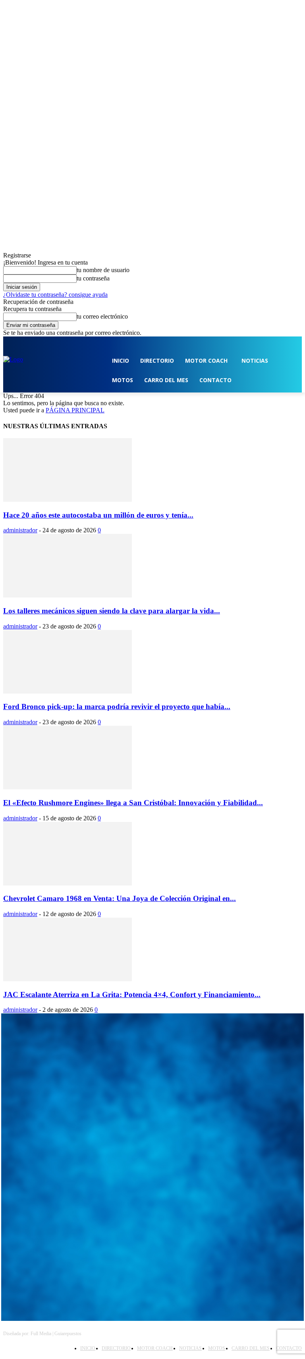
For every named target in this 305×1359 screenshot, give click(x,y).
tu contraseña (93, 278)
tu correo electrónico (102, 316)
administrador (20, 530)
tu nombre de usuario (103, 270)
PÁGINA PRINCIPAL (75, 410)
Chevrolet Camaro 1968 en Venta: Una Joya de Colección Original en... (119, 898)
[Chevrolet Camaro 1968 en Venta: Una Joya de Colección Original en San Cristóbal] (67, 883)
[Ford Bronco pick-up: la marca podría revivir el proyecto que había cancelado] (67, 691)
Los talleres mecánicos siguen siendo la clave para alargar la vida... (111, 611)
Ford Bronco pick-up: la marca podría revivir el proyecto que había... (116, 706)
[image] (152, 1060)
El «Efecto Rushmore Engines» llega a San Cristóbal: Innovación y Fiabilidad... (133, 802)
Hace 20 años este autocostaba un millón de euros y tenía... (98, 515)
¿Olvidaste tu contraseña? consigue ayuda (55, 294)
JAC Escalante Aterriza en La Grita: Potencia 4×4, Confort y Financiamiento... (132, 994)
